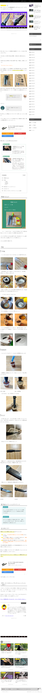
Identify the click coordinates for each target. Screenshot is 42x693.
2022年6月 (32, 93)
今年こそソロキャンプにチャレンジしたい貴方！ (13, 190)
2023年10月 (33, 57)
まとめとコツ (6, 188)
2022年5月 (32, 96)
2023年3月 (32, 75)
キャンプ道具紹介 (3, 5)
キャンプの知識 (33, 122)
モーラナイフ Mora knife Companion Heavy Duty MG (15, 127)
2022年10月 (33, 83)
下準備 (6, 181)
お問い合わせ (23, 1)
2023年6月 (32, 67)
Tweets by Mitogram (33, 36)
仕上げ (6, 184)
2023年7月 (32, 65)
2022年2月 (32, 101)
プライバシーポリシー (5, 691)
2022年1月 (32, 104)
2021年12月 (33, 106)
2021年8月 (32, 114)
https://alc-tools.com (9, 615)
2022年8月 (32, 88)
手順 (5, 180)
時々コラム (32, 130)
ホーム (9, 1)
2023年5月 (32, 70)
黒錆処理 (6, 183)
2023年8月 (32, 62)
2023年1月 (32, 80)
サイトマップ (15, 1)
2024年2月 (32, 52)
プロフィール (31, 1)
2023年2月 (32, 78)
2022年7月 (32, 91)
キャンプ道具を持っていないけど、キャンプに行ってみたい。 (13, 599)
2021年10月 (33, 109)
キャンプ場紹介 (33, 125)
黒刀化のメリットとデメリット (10, 186)
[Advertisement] (14, 42)
